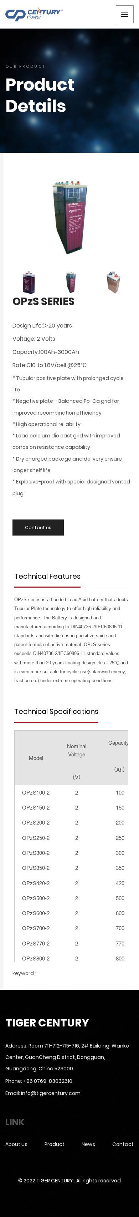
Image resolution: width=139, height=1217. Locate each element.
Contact (123, 1144)
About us (16, 1144)
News (88, 1144)
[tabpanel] (71, 217)
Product (55, 1144)
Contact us (38, 527)
